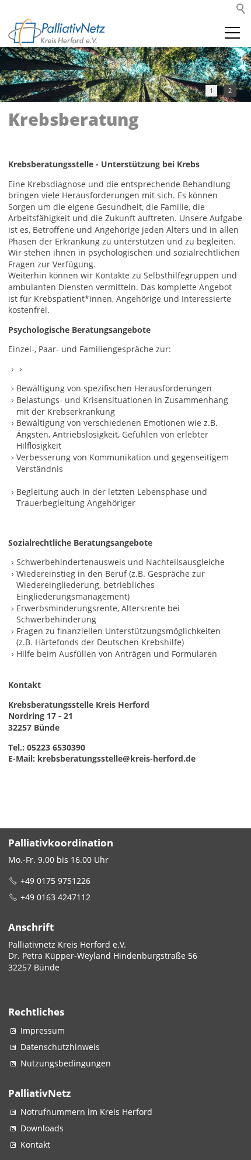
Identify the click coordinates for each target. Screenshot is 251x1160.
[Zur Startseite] (57, 33)
